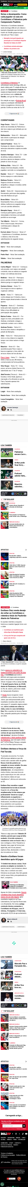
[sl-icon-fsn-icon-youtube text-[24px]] (26, 54)
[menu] (1, 5)
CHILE (23, 58)
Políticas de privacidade (8, 75)
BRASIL (18, 58)
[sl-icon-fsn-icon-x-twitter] (19, 54)
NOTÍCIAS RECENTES (16, 5)
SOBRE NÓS (4, 63)
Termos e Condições (21, 49)
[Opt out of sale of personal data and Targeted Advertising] (2, 1184)
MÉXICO (9, 60)
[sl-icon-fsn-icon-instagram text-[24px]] (16, 54)
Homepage (24, 36)
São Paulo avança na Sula (14, 1)
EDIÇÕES (3, 58)
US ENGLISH (21, 60)
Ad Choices (4, 77)
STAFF (11, 63)
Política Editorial (21, 75)
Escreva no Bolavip (6, 65)
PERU (15, 60)
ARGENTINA (11, 58)
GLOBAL (3, 60)
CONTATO (18, 63)
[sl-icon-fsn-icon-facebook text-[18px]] (13, 54)
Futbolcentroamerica (7, 67)
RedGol (16, 65)
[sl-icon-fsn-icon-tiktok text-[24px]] (23, 54)
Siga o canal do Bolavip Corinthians (13, 8)
